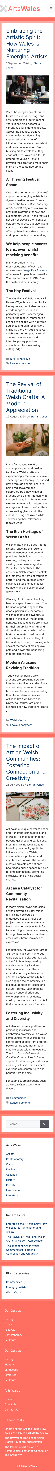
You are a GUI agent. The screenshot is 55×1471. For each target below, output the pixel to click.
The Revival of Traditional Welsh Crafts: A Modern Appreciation (25, 397)
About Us (10, 1404)
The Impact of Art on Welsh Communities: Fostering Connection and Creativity (26, 762)
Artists (10, 1153)
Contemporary (15, 1159)
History (10, 1179)
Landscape (13, 1190)
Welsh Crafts (18, 720)
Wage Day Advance (36, 270)
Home (8, 1399)
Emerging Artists (20, 358)
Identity (10, 1185)
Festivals (11, 1169)
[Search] (44, 1124)
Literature (12, 1195)
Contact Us (11, 1409)
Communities (18, 1098)
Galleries (11, 1174)
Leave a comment (21, 363)
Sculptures (11, 1340)
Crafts (10, 1164)
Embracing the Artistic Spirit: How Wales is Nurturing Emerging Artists (27, 43)
